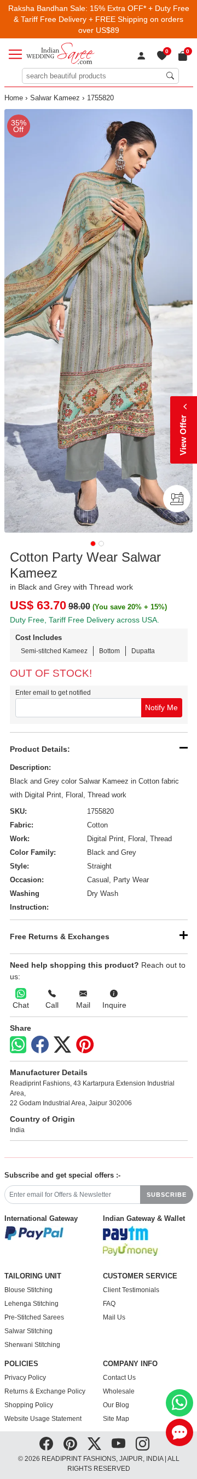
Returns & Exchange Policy (44, 1391)
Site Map (116, 1419)
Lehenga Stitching (31, 1303)
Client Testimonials (131, 1290)
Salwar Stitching (28, 1331)
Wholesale (119, 1391)
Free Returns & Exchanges (59, 936)
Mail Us (114, 1317)
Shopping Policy (28, 1405)
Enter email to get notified (53, 692)
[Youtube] (118, 1444)
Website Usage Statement (43, 1419)
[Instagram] (142, 1444)
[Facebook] (40, 1045)
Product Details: (40, 749)
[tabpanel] (98, 321)
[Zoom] (98, 321)
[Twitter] (62, 1045)
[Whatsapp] (18, 1044)
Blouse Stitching (28, 1290)
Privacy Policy (25, 1377)
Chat (21, 1005)
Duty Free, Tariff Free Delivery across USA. (84, 619)
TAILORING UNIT (32, 1276)
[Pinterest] (85, 1045)
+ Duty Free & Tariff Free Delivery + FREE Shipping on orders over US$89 (101, 19)
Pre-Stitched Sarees (34, 1317)
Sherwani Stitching (32, 1345)
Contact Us (119, 1377)
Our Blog (116, 1405)
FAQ (109, 1303)
